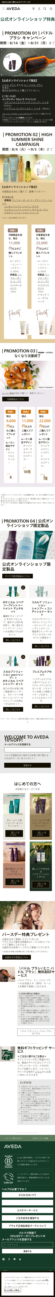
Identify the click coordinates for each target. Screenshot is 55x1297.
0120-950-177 (27, 1194)
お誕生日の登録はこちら (16, 957)
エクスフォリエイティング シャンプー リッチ (26, 102)
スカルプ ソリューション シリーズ (21, 212)
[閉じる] (47, 1280)
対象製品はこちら (15, 399)
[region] (27, 1284)
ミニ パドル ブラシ (33, 85)
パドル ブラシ (9, 85)
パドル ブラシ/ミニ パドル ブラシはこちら (36, 1032)
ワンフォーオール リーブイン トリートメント (16, 281)
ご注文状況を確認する (27, 1218)
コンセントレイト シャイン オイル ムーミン (26, 209)
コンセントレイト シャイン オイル (21, 206)
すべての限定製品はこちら (17, 576)
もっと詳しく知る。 (13, 1290)
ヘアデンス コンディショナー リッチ (22, 108)
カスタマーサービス (27, 1210)
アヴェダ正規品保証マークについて (27, 1225)
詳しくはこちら (13, 640)
